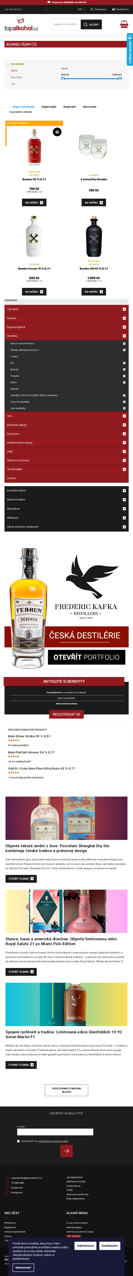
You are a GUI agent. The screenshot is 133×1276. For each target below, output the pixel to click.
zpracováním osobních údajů (53, 1141)
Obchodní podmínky (77, 1194)
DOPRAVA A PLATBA (76, 1181)
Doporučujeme (16, 327)
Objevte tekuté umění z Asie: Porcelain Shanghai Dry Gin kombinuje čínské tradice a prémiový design (57, 848)
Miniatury (12, 517)
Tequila (15, 375)
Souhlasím (110, 1246)
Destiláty (12, 336)
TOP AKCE (13, 309)
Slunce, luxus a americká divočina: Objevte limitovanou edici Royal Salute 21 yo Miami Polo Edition (61, 941)
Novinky (11, 318)
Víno (9, 416)
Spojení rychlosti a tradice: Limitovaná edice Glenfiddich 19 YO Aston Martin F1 (64, 1034)
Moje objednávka (75, 1198)
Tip (13, 84)
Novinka (16, 77)
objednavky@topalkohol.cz (26, 1178)
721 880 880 (17, 1182)
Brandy (15, 369)
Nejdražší (69, 106)
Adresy (8, 1236)
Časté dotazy (73, 1186)
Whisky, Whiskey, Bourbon (25, 350)
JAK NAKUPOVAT (13, 9)
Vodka (14, 356)
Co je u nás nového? (77, 1223)
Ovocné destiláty (20, 401)
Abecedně (89, 106)
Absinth (15, 388)
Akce (14, 70)
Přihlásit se (68, 1151)
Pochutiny (13, 434)
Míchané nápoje (17, 425)
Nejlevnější (49, 106)
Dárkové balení (16, 499)
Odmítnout (85, 1246)
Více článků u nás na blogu (66, 1090)
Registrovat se (66, 714)
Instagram (17, 1192)
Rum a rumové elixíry (22, 343)
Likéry (14, 382)
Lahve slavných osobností (22, 526)
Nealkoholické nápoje (20, 442)
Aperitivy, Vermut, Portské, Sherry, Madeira (34, 395)
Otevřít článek (19, 878)
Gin (12, 362)
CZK (79, 9)
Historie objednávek (15, 1231)
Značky (11, 478)
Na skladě (17, 64)
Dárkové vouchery (18, 460)
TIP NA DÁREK (14, 469)
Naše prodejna (74, 1227)
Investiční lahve (16, 490)
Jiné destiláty (18, 408)
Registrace (122, 9)
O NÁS (69, 1190)
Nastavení (23, 1268)
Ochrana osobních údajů (80, 1231)
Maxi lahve (13, 508)
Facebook (17, 1187)
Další (10, 451)
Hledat (94, 24)
